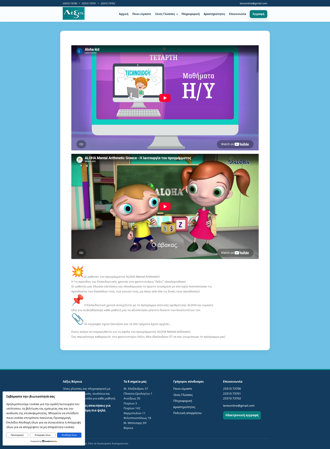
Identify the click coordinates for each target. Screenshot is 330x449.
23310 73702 (108, 3)
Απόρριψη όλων (43, 435)
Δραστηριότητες (214, 14)
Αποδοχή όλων (69, 435)
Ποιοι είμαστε (141, 14)
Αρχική (123, 14)
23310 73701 (89, 3)
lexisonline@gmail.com (253, 3)
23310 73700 (70, 3)
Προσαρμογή (17, 435)
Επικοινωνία (237, 14)
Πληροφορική (191, 14)
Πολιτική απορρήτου (187, 413)
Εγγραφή (258, 14)
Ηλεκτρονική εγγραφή (242, 415)
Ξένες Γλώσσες (165, 14)
